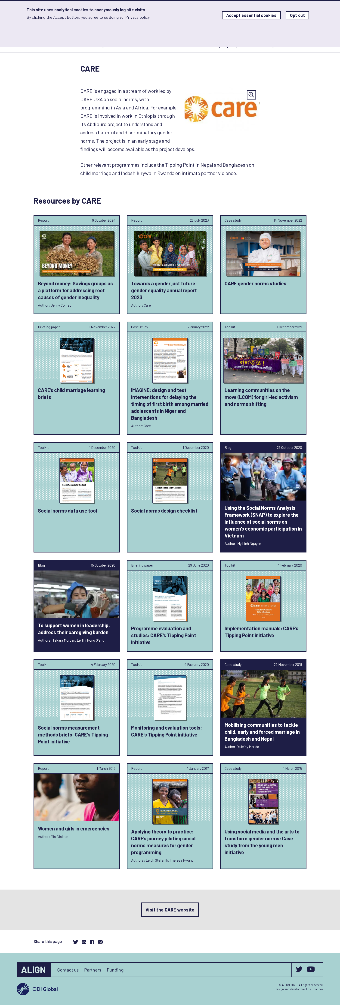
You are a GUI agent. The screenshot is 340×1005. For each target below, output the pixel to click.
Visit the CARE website (170, 909)
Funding (115, 969)
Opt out (297, 15)
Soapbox (317, 989)
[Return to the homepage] (34, 970)
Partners (92, 969)
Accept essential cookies (251, 15)
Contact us (68, 969)
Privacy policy (137, 17)
